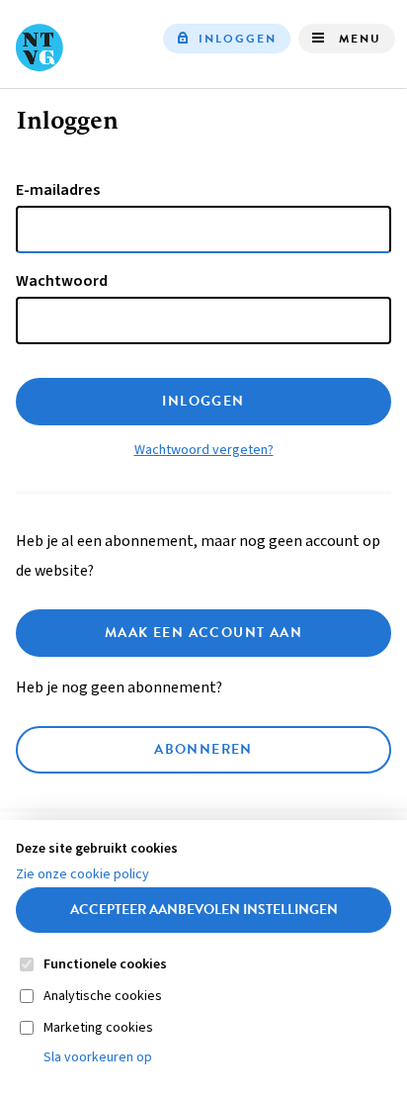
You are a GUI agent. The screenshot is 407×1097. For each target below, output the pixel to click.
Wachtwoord (62, 281)
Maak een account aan (203, 632)
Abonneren (203, 749)
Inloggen (238, 38)
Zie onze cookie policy (82, 874)
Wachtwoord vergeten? (204, 450)
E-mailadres (58, 190)
